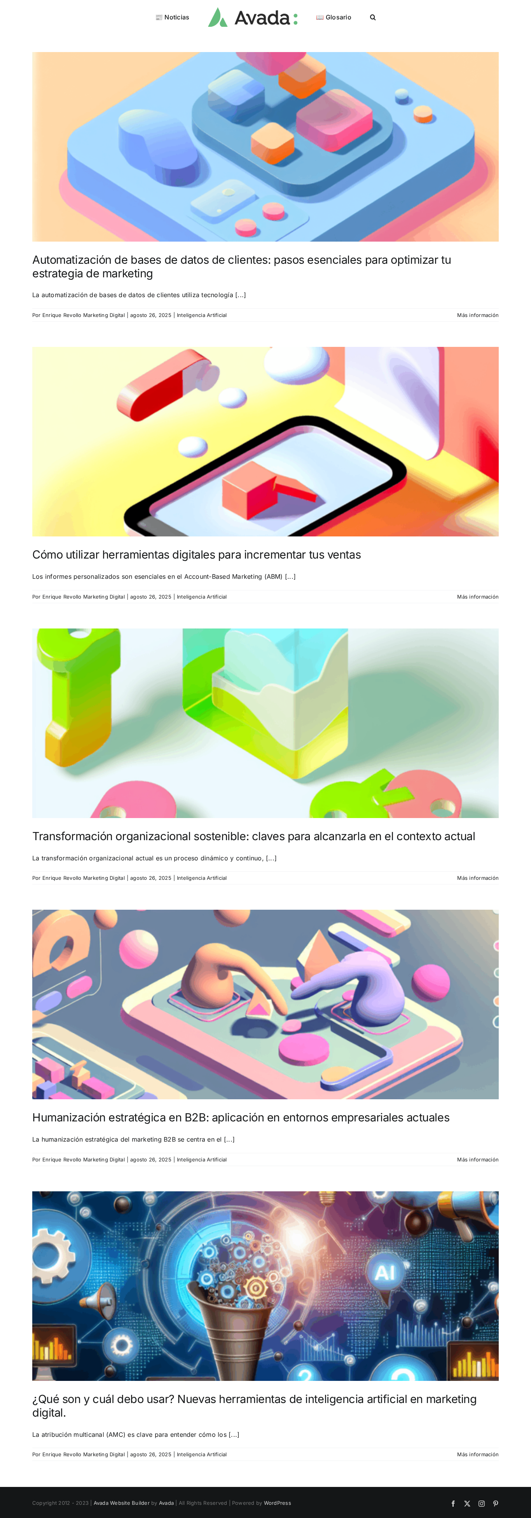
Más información (478, 315)
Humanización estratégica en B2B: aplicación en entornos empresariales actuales (240, 1117)
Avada (166, 1503)
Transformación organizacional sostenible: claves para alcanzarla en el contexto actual (253, 836)
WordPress (277, 1503)
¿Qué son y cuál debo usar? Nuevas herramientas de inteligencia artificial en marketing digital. (254, 1405)
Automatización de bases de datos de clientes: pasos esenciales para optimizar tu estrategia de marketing (241, 266)
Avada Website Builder (122, 1503)
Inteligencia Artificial (202, 315)
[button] (355, 16)
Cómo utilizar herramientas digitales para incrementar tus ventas (196, 554)
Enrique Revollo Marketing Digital (83, 315)
